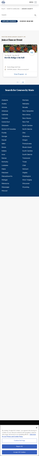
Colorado (5, 118)
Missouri (4, 191)
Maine (4, 169)
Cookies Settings (19, 440)
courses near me (26, 21)
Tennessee (26, 158)
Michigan (5, 180)
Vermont (25, 169)
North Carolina (13, 9)
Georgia (4, 136)
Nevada (25, 107)
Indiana (4, 151)
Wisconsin (26, 183)
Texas (24, 162)
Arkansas (5, 111)
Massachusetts (7, 176)
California (5, 114)
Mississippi (5, 187)
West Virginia (27, 180)
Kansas (4, 158)
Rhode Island (27, 147)
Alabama (5, 100)
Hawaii (4, 140)
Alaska (4, 104)
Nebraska (25, 104)
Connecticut (6, 122)
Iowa (3, 154)
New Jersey (26, 114)
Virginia (24, 173)
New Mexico (26, 118)
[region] (19, 440)
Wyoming (25, 187)
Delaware (5, 125)
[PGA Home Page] (3, 2)
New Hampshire (28, 111)
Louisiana (5, 165)
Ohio (24, 133)
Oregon (25, 140)
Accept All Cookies (19, 452)
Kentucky (5, 162)
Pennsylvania (27, 143)
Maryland (5, 173)
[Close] (36, 427)
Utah (24, 165)
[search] (35, 15)
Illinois (4, 147)
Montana (25, 100)
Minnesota (5, 183)
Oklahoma (25, 136)
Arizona (4, 107)
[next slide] (22, 82)
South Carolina (27, 151)
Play (3, 9)
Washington (26, 176)
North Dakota (27, 129)
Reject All (19, 446)
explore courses (9, 21)
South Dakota (27, 154)
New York (25, 122)
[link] (20, 61)
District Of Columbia (9, 129)
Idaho (3, 143)
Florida (4, 133)
